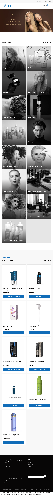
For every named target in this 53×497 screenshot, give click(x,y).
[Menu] (50, 6)
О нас (29, 466)
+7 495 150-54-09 (6, 480)
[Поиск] (44, 5)
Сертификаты (31, 471)
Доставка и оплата (32, 469)
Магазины (39, 1)
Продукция (31, 462)
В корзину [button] (39, 296)
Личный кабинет (47, 1)
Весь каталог (47, 42)
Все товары (47, 260)
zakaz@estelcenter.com (7, 482)
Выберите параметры (14, 296)
